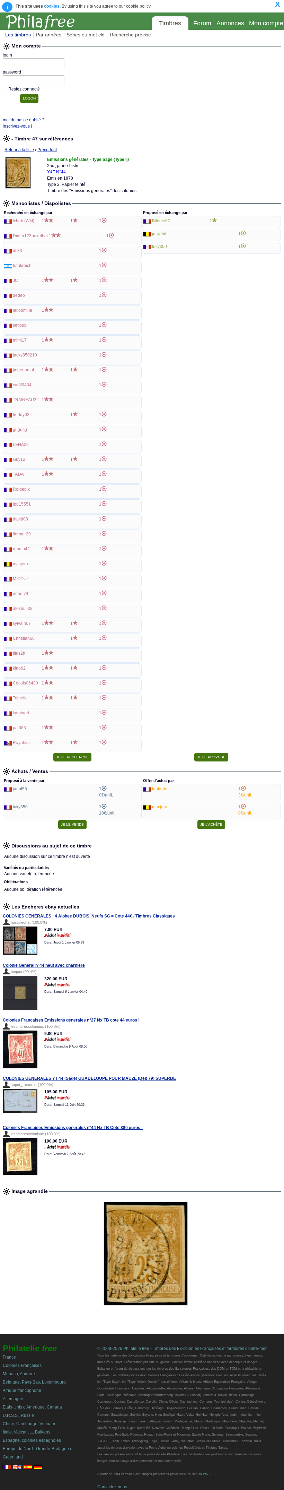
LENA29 (21, 444)
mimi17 (20, 340)
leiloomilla (22, 310)
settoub (20, 325)
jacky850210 (25, 355)
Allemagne (13, 1398)
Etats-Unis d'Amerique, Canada (32, 1407)
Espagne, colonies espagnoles (32, 1440)
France (9, 1357)
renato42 (21, 548)
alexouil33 (23, 608)
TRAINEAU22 (26, 399)
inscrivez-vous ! (17, 126)
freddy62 (21, 414)
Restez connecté (24, 89)
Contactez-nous (112, 1486)
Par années (48, 34)
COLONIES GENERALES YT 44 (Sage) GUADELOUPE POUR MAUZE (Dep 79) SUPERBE (89, 1078)
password (12, 72)
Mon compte (266, 23)
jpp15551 (22, 504)
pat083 (19, 727)
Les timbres (18, 34)
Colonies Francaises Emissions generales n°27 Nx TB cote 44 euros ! (71, 1020)
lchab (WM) (23, 220)
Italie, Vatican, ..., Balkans (26, 1432)
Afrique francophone (22, 1390)
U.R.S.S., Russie (18, 1415)
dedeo (19, 295)
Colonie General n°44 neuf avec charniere (44, 965)
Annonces (230, 23)
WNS (207, 1474)
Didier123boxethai (30, 235)
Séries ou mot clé (85, 34)
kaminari (21, 712)
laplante (159, 788)
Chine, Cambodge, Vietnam (29, 1423)
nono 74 (20, 593)
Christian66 (24, 638)
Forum (202, 23)
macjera (20, 563)
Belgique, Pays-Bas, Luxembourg (34, 1382)
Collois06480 (25, 683)
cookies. (52, 6)
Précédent (47, 149)
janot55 (20, 788)
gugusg (20, 429)
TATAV (19, 474)
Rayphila (21, 742)
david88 (20, 519)
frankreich (22, 265)
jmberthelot (23, 370)
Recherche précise (130, 34)
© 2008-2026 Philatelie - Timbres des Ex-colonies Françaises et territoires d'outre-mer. (182, 1348)
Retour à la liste (19, 149)
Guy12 (19, 459)
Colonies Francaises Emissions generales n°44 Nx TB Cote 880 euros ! (73, 1127)
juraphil (159, 233)
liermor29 (22, 534)
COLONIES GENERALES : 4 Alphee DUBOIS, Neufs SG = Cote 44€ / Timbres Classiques (89, 916)
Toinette (20, 698)
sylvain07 (22, 623)
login (7, 55)
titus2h (19, 653)
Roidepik (21, 489)
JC (15, 280)
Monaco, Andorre (19, 1373)
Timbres (170, 23)
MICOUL (21, 578)
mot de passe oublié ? (23, 120)
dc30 (17, 250)
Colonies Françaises (22, 1365)
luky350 (159, 246)
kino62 (19, 668)
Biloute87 (161, 220)
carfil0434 (22, 384)
